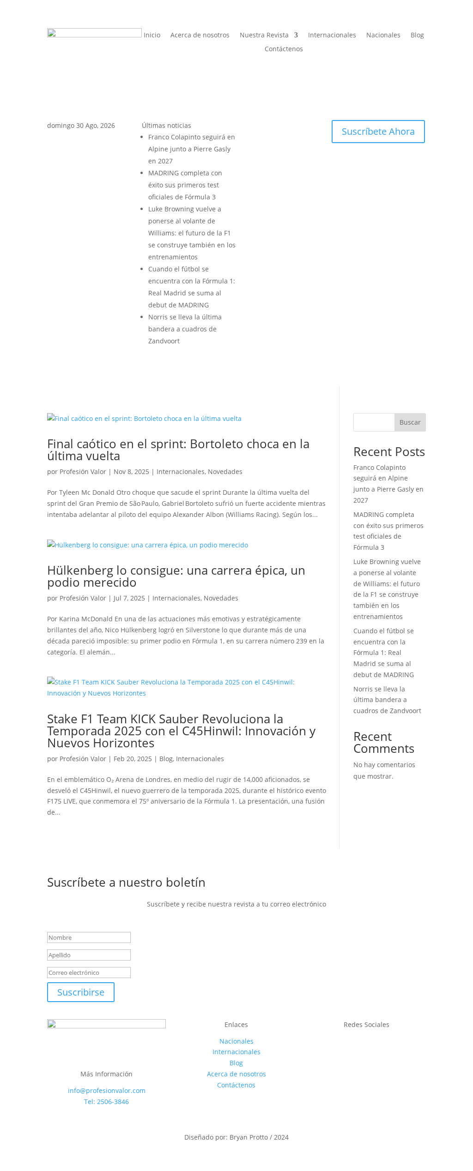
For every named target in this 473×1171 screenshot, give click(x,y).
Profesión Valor (83, 471)
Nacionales (383, 35)
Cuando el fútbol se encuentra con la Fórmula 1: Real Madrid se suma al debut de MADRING (383, 652)
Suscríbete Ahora (378, 131)
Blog (417, 35)
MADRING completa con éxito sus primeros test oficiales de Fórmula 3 (185, 184)
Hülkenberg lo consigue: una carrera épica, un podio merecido (176, 576)
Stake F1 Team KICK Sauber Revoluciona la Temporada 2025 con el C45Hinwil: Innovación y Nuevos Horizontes (181, 730)
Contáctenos (284, 49)
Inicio (152, 35)
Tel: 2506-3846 (106, 1101)
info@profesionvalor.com (107, 1090)
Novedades (225, 471)
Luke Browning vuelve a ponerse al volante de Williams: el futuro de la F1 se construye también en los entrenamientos (192, 232)
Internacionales (332, 35)
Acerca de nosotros (200, 35)
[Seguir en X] (280, 127)
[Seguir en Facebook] (243, 127)
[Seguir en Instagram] (262, 127)
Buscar (410, 422)
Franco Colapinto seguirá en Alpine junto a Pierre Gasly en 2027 (191, 148)
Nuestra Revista (264, 35)
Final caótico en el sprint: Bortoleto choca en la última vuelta (178, 449)
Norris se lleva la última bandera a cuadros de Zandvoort (185, 328)
